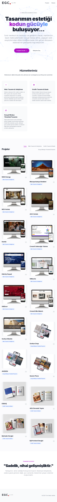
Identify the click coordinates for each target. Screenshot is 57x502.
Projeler (47, 3)
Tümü (25, 146)
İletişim (53, 3)
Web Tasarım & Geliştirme (35, 146)
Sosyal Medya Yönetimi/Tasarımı (46, 149)
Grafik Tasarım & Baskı (49, 146)
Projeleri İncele (22, 50)
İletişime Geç (36, 50)
